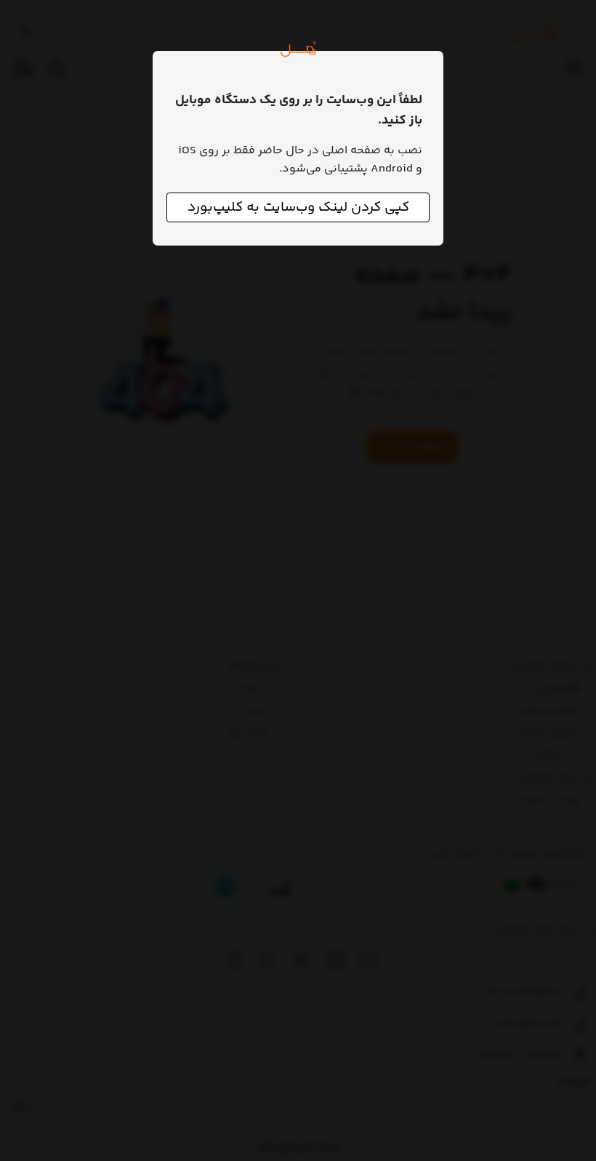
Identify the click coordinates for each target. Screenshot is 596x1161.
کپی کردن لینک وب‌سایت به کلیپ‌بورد (298, 207)
